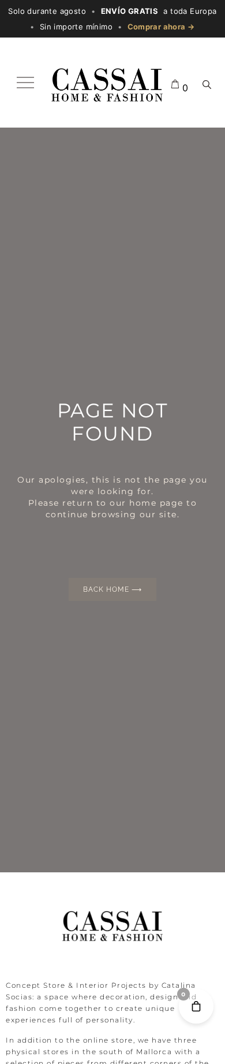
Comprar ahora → (161, 26)
